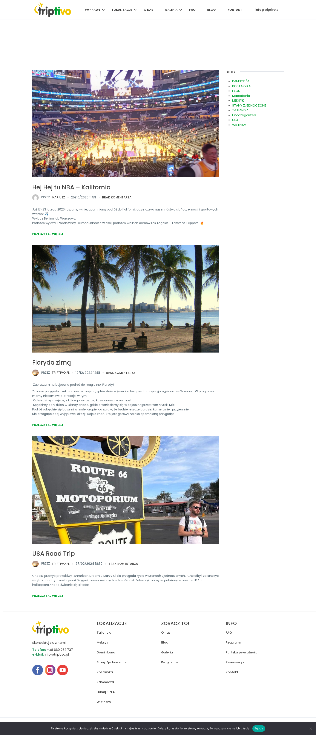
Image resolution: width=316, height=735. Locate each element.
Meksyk (102, 642)
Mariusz (53, 197)
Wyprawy (92, 10)
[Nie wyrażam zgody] (310, 728)
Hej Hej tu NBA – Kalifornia (71, 187)
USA (235, 120)
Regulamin (234, 642)
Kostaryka (105, 672)
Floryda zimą (51, 362)
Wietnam (104, 702)
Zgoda (259, 728)
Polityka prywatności (242, 652)
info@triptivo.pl (267, 10)
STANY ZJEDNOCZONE (249, 105)
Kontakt (234, 10)
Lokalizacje (122, 10)
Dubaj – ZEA (106, 692)
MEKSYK (238, 100)
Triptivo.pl (55, 372)
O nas (148, 10)
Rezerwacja (235, 662)
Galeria (171, 10)
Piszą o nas (169, 662)
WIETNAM (239, 124)
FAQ (192, 10)
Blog (211, 10)
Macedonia (241, 95)
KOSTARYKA (241, 86)
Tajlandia (104, 632)
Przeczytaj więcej (47, 234)
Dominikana (106, 652)
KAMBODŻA (240, 81)
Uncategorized (244, 115)
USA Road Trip (53, 553)
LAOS (236, 90)
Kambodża (105, 682)
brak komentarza (117, 197)
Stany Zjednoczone (111, 662)
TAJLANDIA (240, 110)
